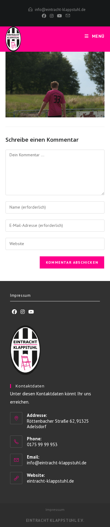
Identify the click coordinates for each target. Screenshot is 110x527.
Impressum (20, 295)
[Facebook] (44, 16)
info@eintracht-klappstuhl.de (60, 9)
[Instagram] (51, 16)
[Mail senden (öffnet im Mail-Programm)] (67, 16)
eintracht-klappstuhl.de (50, 481)
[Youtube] (31, 311)
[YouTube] (59, 16)
